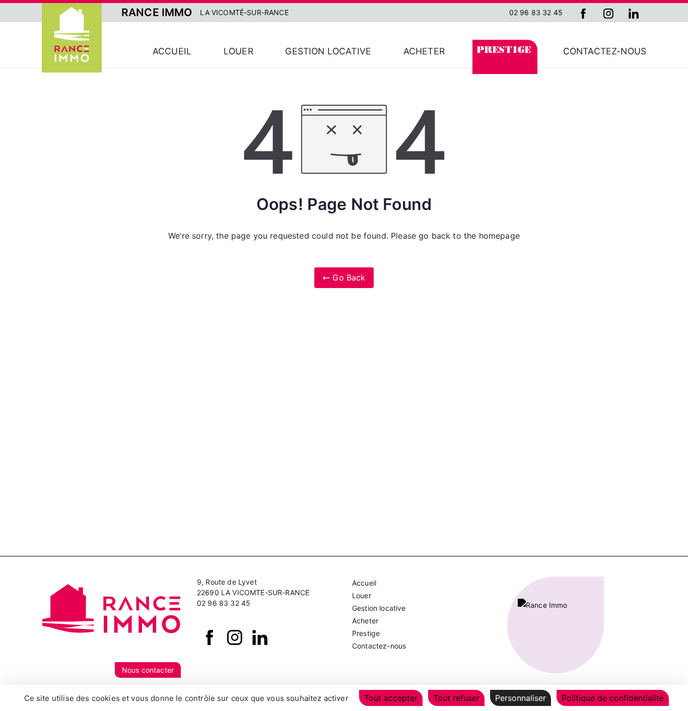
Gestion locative (328, 51)
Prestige (504, 51)
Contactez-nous (604, 51)
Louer (238, 51)
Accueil (172, 51)
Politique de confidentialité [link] (613, 698)
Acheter (424, 51)
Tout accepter (391, 698)
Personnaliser (520, 698)
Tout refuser (456, 698)
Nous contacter (148, 670)
